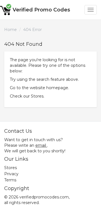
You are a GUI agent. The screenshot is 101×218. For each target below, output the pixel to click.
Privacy (11, 173)
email (40, 145)
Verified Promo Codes (41, 10)
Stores (37, 96)
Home (10, 29)
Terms (10, 180)
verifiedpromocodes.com (44, 197)
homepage (57, 87)
